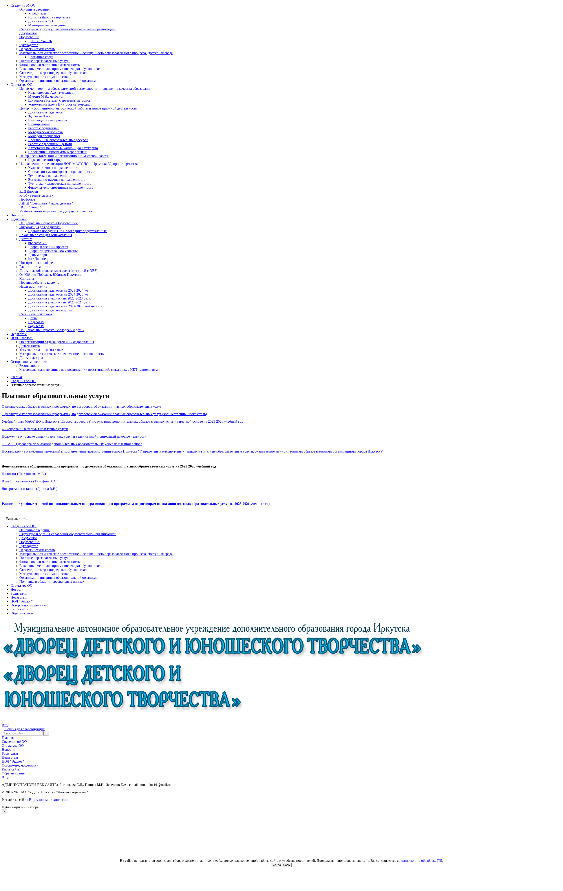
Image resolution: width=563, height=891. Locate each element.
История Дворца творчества (49, 17)
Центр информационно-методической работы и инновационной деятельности (78, 108)
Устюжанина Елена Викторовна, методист (60, 104)
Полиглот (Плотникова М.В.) (24, 474)
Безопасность (29, 365)
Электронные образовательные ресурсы (58, 140)
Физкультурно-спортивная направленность (60, 187)
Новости (17, 215)
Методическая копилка (45, 132)
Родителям (19, 219)
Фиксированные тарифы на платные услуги (35, 429)
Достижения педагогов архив (50, 310)
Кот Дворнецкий (40, 259)
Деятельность (29, 346)
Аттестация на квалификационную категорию (63, 148)
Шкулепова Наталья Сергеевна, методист (59, 100)
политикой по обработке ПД (420, 860)
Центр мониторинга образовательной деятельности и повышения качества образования (85, 88)
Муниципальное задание (47, 25)
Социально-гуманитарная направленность (60, 171)
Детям (32, 318)
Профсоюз (27, 199)
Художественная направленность (53, 168)
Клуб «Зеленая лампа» (36, 195)
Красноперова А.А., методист (50, 92)
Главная (8, 737)
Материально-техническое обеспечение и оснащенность (61, 354)
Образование (29, 37)
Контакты (26, 278)
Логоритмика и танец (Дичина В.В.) (29, 489)
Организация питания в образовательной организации (60, 80)
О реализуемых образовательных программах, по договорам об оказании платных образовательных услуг (82, 406)
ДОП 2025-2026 (40, 41)
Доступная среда (40, 57)
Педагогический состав (37, 49)
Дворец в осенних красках (48, 247)
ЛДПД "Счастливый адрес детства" (46, 203)
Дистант (25, 239)
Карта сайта (11, 769)
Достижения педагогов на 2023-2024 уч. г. (59, 290)
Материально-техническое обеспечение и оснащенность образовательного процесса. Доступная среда (96, 53)
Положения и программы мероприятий (57, 152)
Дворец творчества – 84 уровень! (53, 251)
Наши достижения (33, 286)
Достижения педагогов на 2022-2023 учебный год (65, 306)
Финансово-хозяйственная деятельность (49, 65)
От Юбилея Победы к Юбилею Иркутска (50, 274)
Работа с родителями (43, 128)
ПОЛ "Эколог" (30, 207)
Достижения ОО (40, 21)
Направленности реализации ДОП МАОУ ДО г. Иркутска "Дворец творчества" (79, 164)
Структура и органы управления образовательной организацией (67, 29)
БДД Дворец (28, 191)
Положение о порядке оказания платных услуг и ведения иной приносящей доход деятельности (74, 436)
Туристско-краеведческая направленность (59, 183)
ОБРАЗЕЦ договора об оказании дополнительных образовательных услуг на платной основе (72, 444)
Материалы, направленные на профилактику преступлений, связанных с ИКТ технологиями (89, 369)
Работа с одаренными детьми (50, 144)
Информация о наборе (36, 263)
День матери (37, 255)
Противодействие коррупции (41, 282)
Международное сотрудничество (44, 77)
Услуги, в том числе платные (41, 350)
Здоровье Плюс (39, 116)
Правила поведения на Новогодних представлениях (67, 231)
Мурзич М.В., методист (46, 96)
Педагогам (36, 322)
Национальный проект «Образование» (48, 223)
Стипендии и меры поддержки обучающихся (53, 73)
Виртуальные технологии (48, 800)
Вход (5, 725)
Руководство (28, 45)
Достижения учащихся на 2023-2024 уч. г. (59, 302)
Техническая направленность (50, 175)
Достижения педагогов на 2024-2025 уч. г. (59, 294)
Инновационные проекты (47, 120)
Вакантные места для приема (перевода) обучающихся (60, 69)
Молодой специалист (44, 136)
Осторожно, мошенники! (29, 361)
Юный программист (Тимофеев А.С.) (30, 481)
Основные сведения (34, 9)
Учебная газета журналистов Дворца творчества (55, 211)
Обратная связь (13, 773)
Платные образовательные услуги (44, 61)
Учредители (37, 13)
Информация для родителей (40, 227)
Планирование (39, 124)
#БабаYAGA (37, 243)
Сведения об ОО (23, 5)
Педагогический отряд (45, 160)
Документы (28, 33)
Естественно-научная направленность (56, 179)
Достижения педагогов (45, 112)
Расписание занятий (34, 266)
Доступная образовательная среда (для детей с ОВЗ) (58, 270)
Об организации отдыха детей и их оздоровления (56, 342)
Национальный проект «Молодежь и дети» (51, 330)
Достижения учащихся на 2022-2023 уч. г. (59, 298)
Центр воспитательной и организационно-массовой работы (64, 156)
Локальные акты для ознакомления (45, 235)
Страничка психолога (35, 314)
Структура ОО (22, 84)
